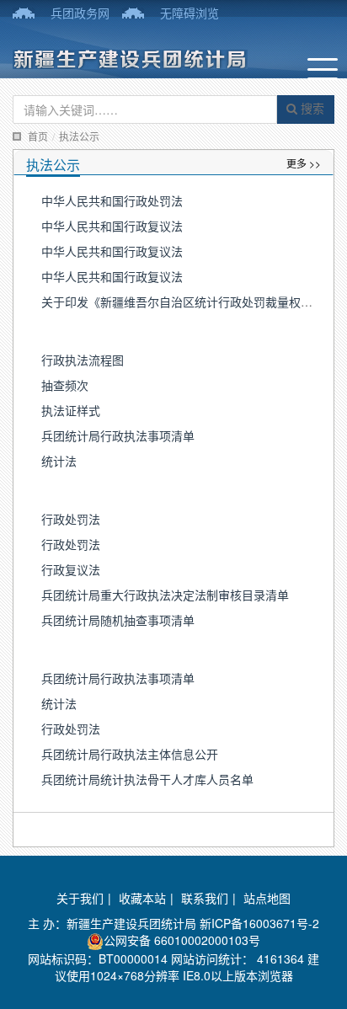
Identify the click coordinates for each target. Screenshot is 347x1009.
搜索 (310, 107)
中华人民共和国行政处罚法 (112, 200)
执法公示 (79, 136)
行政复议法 (70, 569)
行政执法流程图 (82, 359)
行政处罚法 (70, 518)
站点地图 (267, 897)
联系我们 (204, 897)
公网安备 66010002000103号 (182, 940)
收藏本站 (142, 897)
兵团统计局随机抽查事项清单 (118, 619)
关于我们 (80, 897)
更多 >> (303, 163)
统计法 (59, 460)
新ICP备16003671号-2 (259, 923)
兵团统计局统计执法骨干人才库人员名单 (147, 779)
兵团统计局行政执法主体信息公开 (129, 753)
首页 (38, 136)
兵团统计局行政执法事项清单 (118, 435)
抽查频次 (64, 384)
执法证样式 (70, 410)
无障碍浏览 (189, 12)
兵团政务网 (80, 12)
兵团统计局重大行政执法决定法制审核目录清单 (165, 594)
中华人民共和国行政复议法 (112, 225)
